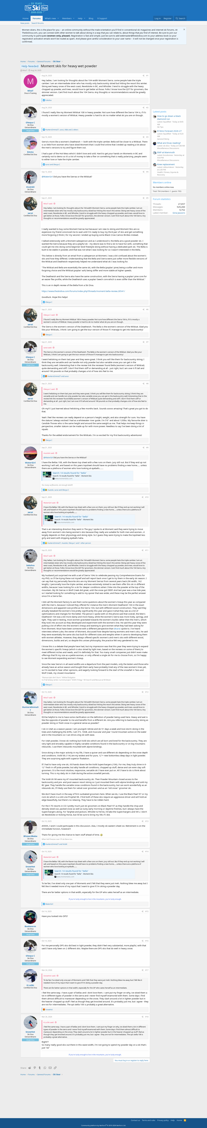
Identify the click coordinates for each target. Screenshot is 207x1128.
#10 (146, 497)
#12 (146, 692)
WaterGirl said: (50, 502)
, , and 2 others (61, 129)
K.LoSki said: (49, 1022)
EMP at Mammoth (166, 152)
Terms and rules (148, 1120)
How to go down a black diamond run (169, 117)
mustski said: (49, 453)
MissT (24, 70)
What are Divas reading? (169, 142)
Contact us (135, 1120)
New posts (24, 23)
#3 (147, 137)
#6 (147, 309)
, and (58, 490)
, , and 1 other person (69, 543)
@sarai (117, 628)
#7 (147, 342)
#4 (147, 172)
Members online (162, 182)
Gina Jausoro (179, 212)
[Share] (143, 75)
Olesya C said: (49, 315)
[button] (58, 18)
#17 (146, 970)
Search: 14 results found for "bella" (69, 472)
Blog (91, 18)
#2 (147, 107)
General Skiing (163, 139)
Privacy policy (163, 1120)
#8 (147, 383)
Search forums (38, 23)
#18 (146, 1017)
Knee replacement (166, 164)
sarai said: (48, 347)
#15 (146, 911)
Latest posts (159, 111)
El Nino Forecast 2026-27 (169, 130)
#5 (147, 198)
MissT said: (48, 203)
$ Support (102, 18)
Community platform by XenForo (103, 1125)
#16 (146, 941)
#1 (147, 75)
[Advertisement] (103, 52)
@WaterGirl (47, 176)
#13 (146, 821)
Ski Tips (160, 127)
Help (80, 18)
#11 (146, 550)
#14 (146, 851)
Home (25, 18)
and (52, 164)
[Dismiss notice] (184, 29)
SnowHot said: (50, 975)
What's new (50, 18)
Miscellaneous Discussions (168, 148)
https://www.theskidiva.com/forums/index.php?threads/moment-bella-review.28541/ (83, 291)
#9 (147, 447)
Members (67, 18)
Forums (37, 18)
